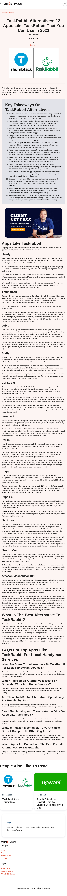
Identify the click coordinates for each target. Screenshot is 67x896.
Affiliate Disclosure (8, 874)
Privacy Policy (6, 868)
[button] (65, 4)
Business (33, 45)
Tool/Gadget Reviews (14, 830)
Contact (4, 858)
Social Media (35, 827)
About (3, 850)
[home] (11, 3)
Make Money (19, 827)
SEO (27, 827)
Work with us (6, 856)
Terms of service (7, 871)
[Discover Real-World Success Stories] (33, 223)
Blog (2, 853)
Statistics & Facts (48, 827)
